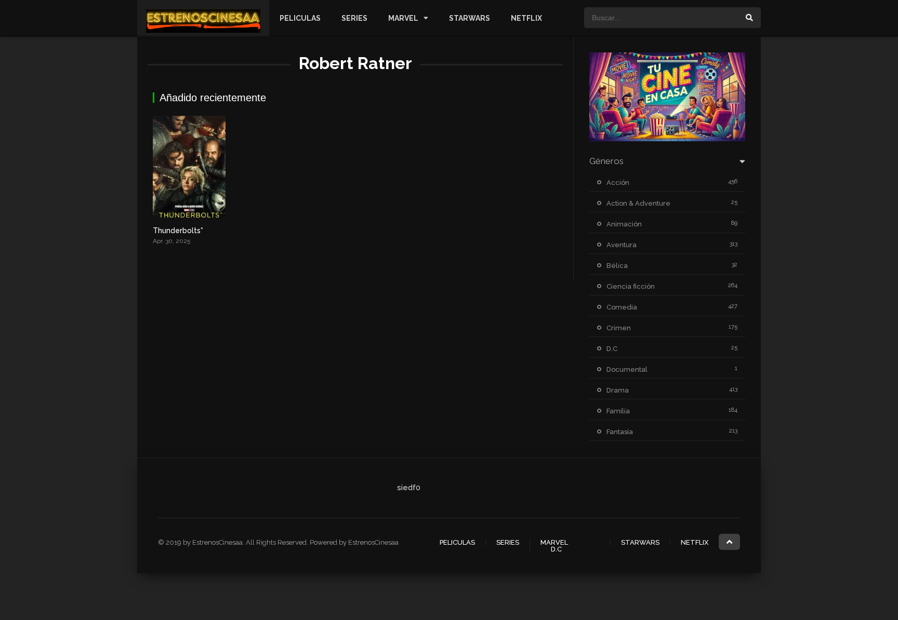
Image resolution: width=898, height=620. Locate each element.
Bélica (617, 265)
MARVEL (403, 18)
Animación (624, 224)
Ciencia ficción (630, 286)
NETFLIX (526, 18)
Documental (627, 369)
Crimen (618, 328)
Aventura (621, 245)
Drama (617, 390)
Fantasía (619, 432)
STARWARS (469, 18)
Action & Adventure (638, 203)
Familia (618, 411)
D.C (611, 349)
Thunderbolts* (178, 230)
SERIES (354, 18)
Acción (617, 182)
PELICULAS (300, 18)
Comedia (621, 307)
